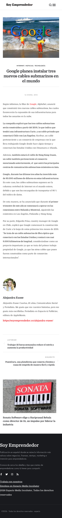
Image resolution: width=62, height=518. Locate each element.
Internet (20, 66)
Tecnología (40, 66)
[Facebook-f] (1, 474)
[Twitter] (6, 474)
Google (33, 104)
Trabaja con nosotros (11, 481)
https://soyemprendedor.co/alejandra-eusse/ (28, 320)
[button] (50, 5)
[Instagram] (12, 474)
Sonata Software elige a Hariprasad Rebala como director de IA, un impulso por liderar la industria (29, 421)
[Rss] (17, 474)
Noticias (29, 66)
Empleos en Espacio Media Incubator (19, 486)
